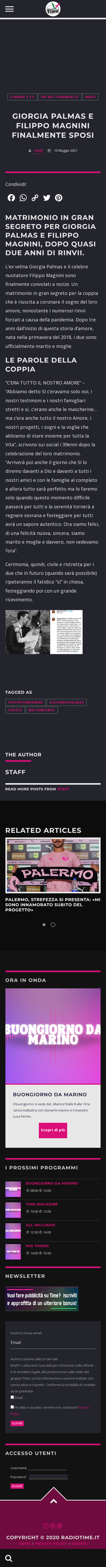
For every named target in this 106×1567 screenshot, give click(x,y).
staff (38, 150)
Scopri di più (53, 865)
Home (25, 1544)
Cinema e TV (22, 97)
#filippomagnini (25, 702)
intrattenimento (60, 97)
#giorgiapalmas (66, 702)
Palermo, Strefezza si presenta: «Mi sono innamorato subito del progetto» (53, 905)
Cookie (79, 1544)
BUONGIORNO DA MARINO (52, 1183)
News (90, 97)
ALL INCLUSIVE (40, 1225)
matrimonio (42, 710)
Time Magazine (42, 1204)
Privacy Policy (51, 1544)
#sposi (15, 710)
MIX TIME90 (37, 1246)
